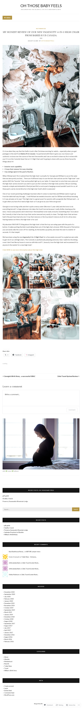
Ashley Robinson (14, 574)
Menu (8, 18)
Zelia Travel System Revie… (30, 563)
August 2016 (8, 637)
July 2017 (7, 628)
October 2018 (8, 619)
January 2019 (8, 614)
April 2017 (7, 630)
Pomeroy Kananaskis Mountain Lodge (15, 501)
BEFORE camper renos (33, 551)
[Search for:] (41, 509)
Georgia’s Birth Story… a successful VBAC (19, 376)
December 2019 (9, 603)
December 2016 (9, 635)
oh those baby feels (41, 5)
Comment (72, 410)
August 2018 (8, 621)
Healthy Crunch (8, 499)
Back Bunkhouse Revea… (16, 551)
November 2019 (9, 605)
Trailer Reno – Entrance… (29, 557)
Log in (6, 688)
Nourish (6, 664)
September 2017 (9, 623)
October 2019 (8, 608)
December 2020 (9, 592)
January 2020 (8, 601)
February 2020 (9, 599)
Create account (9, 686)
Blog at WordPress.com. (41, 703)
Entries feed (8, 690)
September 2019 (9, 610)
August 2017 (8, 626)
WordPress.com (9, 695)
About (6, 657)
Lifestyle (6, 659)
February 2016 (9, 641)
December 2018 (9, 617)
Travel (6, 668)
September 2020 (9, 594)
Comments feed (9, 693)
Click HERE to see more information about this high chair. (23, 250)
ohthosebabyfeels (47, 40)
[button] (16, 271)
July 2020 (7, 596)
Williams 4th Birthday (11, 534)
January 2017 (8, 632)
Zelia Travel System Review (67, 376)
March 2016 (8, 639)
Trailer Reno (8, 666)
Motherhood (41, 28)
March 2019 (8, 612)
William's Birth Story (10, 670)
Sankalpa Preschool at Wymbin (14, 532)
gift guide (6, 496)
